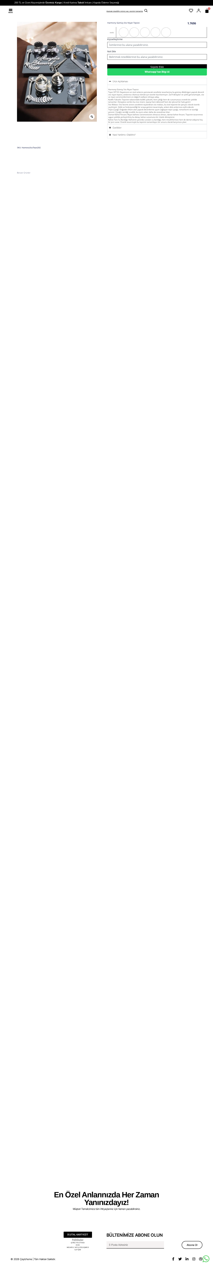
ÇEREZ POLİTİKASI (78, 1242)
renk (112, 32)
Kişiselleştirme (115, 39)
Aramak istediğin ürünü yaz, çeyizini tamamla (124, 11)
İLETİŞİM (77, 1250)
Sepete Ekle (157, 67)
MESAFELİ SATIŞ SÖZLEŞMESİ (78, 1247)
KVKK (78, 1245)
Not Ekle (111, 51)
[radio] (123, 32)
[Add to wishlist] (91, 26)
